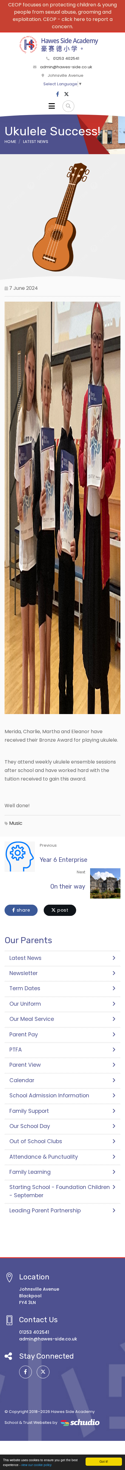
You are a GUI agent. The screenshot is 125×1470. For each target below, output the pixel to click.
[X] (66, 94)
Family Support (29, 1111)
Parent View (25, 1065)
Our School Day (29, 1126)
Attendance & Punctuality (43, 1156)
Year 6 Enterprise (63, 859)
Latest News (36, 141)
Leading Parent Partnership (45, 1210)
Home (10, 141)
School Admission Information (49, 1095)
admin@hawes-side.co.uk (66, 67)
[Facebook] (58, 94)
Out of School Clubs (35, 1141)
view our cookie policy (36, 1464)
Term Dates (24, 988)
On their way (67, 886)
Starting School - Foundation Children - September (59, 1191)
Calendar (21, 1080)
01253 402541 (65, 58)
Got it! (104, 1461)
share (22, 910)
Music (15, 823)
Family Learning (30, 1172)
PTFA (15, 1049)
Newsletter (23, 973)
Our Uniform (25, 1004)
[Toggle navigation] (52, 106)
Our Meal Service (31, 1019)
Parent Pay (23, 1034)
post (62, 910)
